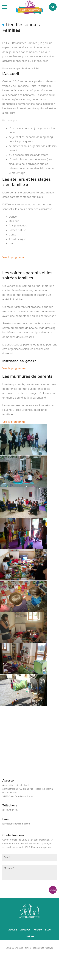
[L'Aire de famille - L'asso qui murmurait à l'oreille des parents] (29, 12)
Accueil (12, 930)
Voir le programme (13, 257)
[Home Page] (29, 912)
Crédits (30, 936)
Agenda (38, 930)
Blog (48, 930)
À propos (25, 930)
